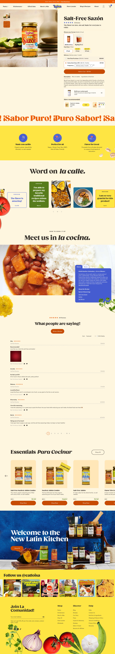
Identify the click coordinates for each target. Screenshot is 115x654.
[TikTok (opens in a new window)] (21, 629)
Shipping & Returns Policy (96, 618)
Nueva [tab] (86, 267)
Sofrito (80, 297)
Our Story (75, 615)
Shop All (98, 452)
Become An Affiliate (78, 628)
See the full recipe (84, 285)
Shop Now (23, 503)
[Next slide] (61, 211)
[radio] (68, 40)
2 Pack (68, 51)
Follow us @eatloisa (22, 575)
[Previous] (6, 476)
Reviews (75, 623)
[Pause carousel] (57, 211)
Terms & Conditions (94, 620)
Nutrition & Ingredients (95, 615)
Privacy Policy (92, 623)
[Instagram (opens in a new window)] (12, 629)
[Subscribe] (43, 617)
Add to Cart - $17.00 (84, 71)
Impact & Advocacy (78, 620)
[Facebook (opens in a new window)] (18, 629)
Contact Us (92, 612)
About (96, 6)
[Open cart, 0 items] (110, 6)
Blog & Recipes (85, 6)
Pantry (5, 6)
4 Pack (77, 50)
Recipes (75, 612)
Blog (74, 610)
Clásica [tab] (79, 267)
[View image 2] (6, 24)
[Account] (103, 6)
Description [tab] (67, 76)
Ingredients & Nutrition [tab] (87, 76)
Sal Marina (81, 299)
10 (67, 433)
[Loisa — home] (57, 6)
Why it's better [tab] (76, 76)
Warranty (91, 625)
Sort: (83, 336)
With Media (101, 336)
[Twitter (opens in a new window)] (15, 629)
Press (74, 618)
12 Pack (87, 50)
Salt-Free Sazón (83, 294)
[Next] (109, 476)
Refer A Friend (77, 625)
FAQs (90, 610)
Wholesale (60, 623)
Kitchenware (17, 6)
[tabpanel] (84, 84)
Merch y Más (44, 6)
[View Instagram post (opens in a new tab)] (12, 588)
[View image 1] (6, 16)
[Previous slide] (53, 211)
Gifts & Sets (32, 6)
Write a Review (57, 331)
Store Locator (71, 6)
